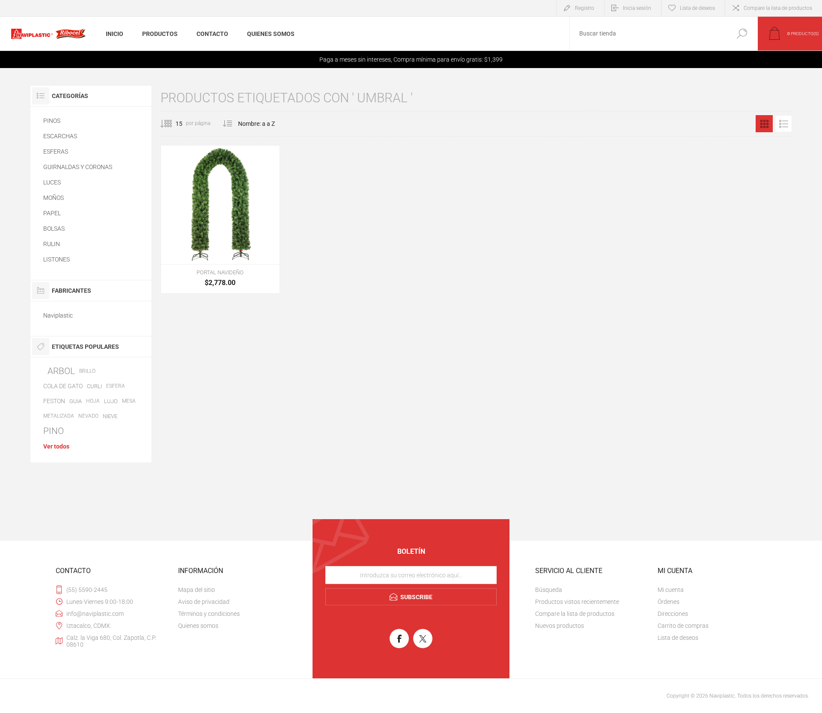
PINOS (51, 120)
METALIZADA (58, 416)
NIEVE (110, 416)
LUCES (52, 182)
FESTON (54, 401)
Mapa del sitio (196, 589)
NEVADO (88, 416)
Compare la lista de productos (778, 8)
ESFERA (115, 386)
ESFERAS (55, 151)
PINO (53, 431)
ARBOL (61, 371)
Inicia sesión (637, 8)
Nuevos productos (559, 625)
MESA (129, 401)
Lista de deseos (678, 637)
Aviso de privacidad (203, 601)
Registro (584, 8)
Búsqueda (742, 34)
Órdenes (668, 601)
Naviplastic (58, 315)
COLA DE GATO (63, 386)
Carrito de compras (683, 625)
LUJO (111, 401)
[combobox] (648, 34)
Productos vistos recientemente (577, 601)
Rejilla (764, 123)
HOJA (93, 401)
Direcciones (673, 613)
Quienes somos (198, 625)
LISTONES (56, 259)
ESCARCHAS (60, 136)
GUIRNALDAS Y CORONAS (77, 166)
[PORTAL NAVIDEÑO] (220, 219)
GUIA (75, 401)
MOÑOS (53, 197)
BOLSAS (54, 228)
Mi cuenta (671, 589)
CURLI (94, 386)
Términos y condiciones (209, 613)
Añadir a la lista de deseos (248, 242)
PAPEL (52, 213)
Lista (783, 123)
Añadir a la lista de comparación (267, 242)
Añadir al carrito (212, 242)
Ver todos (56, 446)
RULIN (51, 244)
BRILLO (87, 371)
